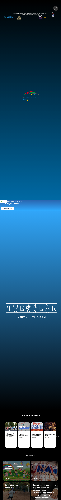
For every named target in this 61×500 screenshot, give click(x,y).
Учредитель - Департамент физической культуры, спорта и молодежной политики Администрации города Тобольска (30, 13)
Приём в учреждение (41, 464)
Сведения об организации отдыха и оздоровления (14, 466)
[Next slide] (57, 435)
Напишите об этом (8, 208)
